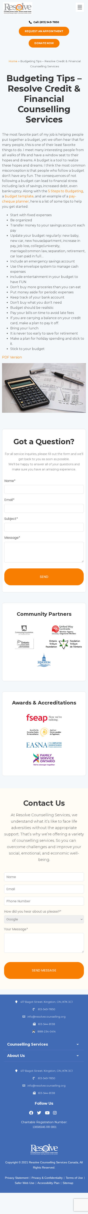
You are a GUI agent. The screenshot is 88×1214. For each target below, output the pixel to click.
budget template (19, 196)
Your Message (15, 929)
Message (11, 537)
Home (13, 61)
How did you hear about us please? (32, 911)
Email (8, 499)
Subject (10, 518)
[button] (79, 7)
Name (9, 480)
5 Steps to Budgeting (65, 191)
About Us (16, 1055)
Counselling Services (27, 1044)
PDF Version (12, 357)
